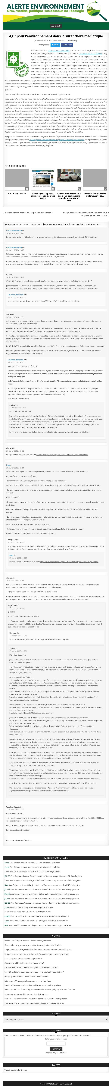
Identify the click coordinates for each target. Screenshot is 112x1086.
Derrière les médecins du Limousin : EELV (95, 194)
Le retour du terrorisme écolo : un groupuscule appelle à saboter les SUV (69, 197)
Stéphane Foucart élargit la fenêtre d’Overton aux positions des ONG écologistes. (48, 876)
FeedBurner (61, 1053)
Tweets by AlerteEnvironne (16, 1070)
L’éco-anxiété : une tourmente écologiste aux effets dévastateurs (42, 916)
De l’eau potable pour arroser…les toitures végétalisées (37, 862)
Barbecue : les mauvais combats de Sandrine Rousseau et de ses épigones (36, 999)
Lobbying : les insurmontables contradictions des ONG (27, 976)
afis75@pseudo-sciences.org (40, 713)
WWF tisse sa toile (17, 193)
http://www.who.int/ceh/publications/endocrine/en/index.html (62, 454)
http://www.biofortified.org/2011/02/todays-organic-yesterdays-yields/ (69, 561)
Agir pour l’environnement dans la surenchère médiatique (56, 36)
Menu (58, 26)
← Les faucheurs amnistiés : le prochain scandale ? (28, 212)
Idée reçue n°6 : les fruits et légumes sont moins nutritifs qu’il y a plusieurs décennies (40, 990)
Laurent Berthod (14, 230)
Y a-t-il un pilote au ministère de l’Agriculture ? (32, 912)
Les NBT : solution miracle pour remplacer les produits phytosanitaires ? (42, 925)
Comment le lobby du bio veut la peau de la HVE (33, 907)
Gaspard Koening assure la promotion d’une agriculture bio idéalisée (33, 945)
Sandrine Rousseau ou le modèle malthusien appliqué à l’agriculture (33, 985)
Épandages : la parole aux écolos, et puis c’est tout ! (43, 196)
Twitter (56, 45)
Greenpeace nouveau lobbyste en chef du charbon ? (26, 994)
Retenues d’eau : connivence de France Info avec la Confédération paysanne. (47, 889)
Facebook (68, 45)
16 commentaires (58, 41)
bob (8, 465)
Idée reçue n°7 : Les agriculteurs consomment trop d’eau (28, 981)
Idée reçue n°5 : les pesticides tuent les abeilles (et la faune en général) (34, 1003)
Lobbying (73, 41)
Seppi (7, 871)
